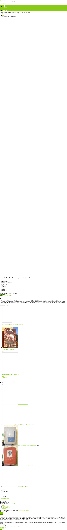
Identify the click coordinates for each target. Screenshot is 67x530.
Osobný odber (5, 9)
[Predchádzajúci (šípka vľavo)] (0, 529)
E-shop (4, 5)
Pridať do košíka (3, 294)
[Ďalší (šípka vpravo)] (1, 529)
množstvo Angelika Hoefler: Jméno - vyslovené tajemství (8, 293)
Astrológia (5, 295)
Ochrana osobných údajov (6, 507)
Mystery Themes (13, 503)
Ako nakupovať (5, 10)
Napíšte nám (5, 8)
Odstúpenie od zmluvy (5, 506)
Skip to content (2, 0)
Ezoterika (8, 295)
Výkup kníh (5, 7)
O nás (4, 6)
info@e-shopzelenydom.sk (5, 498)
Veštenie (11, 295)
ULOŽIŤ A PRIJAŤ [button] (3, 527)
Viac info (3, 326)
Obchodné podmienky (5, 505)
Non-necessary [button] (2, 524)
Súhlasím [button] (27, 510)
